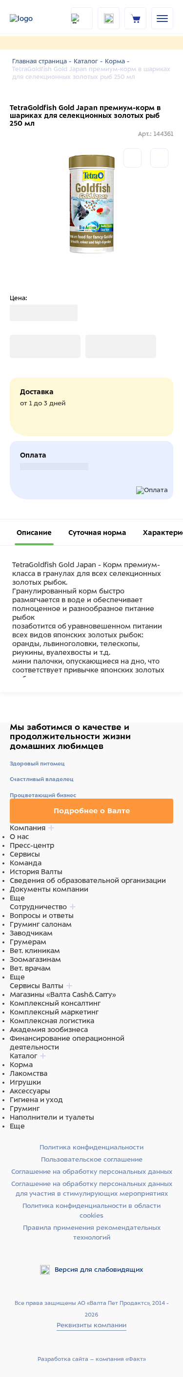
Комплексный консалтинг (55, 1003)
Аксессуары (30, 1091)
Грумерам (28, 942)
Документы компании (49, 889)
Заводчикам (31, 933)
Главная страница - (41, 61)
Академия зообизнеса (49, 1029)
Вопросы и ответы (42, 915)
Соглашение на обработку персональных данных (91, 1171)
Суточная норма (97, 532)
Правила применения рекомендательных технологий (92, 1232)
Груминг (25, 1108)
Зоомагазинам (35, 959)
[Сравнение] (132, 158)
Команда (25, 863)
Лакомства (28, 1073)
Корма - (117, 61)
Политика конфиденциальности (91, 1147)
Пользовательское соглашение (91, 1159)
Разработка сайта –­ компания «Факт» (92, 1359)
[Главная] (34, 18)
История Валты (36, 872)
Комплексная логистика (52, 1021)
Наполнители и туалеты (52, 1117)
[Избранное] (159, 158)
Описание (34, 532)
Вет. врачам (30, 968)
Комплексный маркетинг (54, 1012)
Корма (21, 1065)
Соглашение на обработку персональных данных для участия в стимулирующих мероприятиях (91, 1188)
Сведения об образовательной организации (88, 880)
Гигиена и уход (36, 1100)
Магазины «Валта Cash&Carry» (63, 994)
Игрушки (25, 1082)
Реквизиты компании (91, 1325)
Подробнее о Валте (92, 811)
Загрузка (25, 346)
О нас (19, 837)
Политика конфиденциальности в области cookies (91, 1210)
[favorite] (109, 18)
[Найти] (82, 18)
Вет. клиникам (35, 951)
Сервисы (25, 854)
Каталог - (88, 61)
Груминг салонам (41, 924)
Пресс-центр (32, 845)
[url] (136, 18)
